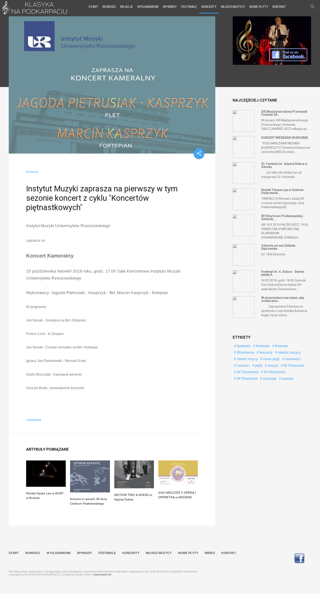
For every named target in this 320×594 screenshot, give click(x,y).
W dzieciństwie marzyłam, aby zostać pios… (282, 299)
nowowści (292, 359)
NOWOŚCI (109, 6)
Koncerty (32, 171)
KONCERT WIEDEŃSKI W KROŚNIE (284, 137)
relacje (272, 365)
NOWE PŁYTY (258, 6)
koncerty (34, 420)
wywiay (287, 378)
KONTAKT (279, 6)
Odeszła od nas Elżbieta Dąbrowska (278, 247)
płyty (258, 365)
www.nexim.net (102, 574)
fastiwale (243, 346)
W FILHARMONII (147, 6)
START (93, 6)
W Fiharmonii (293, 365)
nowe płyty (271, 359)
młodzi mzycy (247, 359)
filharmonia (245, 352)
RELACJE (126, 6)
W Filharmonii (247, 372)
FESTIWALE (189, 6)
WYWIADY (170, 6)
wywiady (269, 378)
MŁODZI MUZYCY (233, 6)
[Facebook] (272, 63)
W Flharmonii (247, 378)
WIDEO (210, 553)
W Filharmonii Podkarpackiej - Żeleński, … (282, 217)
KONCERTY (209, 6)
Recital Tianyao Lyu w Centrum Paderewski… (282, 191)
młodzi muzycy (289, 352)
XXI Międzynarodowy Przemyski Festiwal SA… (284, 113)
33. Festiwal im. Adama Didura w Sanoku (284, 165)
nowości (243, 365)
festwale (281, 346)
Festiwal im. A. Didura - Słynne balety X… (282, 273)
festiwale (262, 346)
